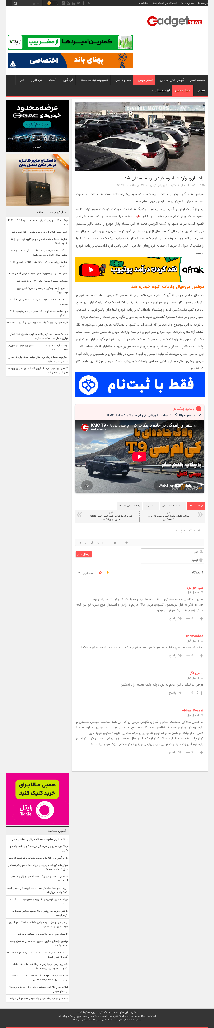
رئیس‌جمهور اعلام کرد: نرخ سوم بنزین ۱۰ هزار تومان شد (40, 232)
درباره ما (203, 3)
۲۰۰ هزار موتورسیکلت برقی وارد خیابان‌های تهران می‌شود (38, 998)
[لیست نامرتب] (109, 542)
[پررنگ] (80, 542)
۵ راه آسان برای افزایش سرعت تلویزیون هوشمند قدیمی (38, 858)
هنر (22, 80)
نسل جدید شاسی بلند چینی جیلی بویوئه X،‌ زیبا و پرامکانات (111, 516)
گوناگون (68, 80)
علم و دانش (123, 80)
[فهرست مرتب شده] (103, 542)
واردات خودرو (151, 506)
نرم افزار (37, 80)
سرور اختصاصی (110, 1020)
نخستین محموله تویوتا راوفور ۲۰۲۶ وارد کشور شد (42, 281)
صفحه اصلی (197, 80)
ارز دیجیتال (162, 90)
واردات (135, 216)
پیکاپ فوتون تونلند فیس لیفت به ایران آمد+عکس (168, 516)
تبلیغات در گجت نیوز (165, 3)
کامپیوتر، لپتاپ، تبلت (94, 80)
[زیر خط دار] (92, 542)
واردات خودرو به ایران (129, 506)
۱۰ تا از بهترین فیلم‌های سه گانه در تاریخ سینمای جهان (39, 839)
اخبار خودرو (145, 80)
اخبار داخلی (182, 90)
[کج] (86, 542)
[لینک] (127, 542)
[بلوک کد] (121, 542)
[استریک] (98, 542)
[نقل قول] (115, 542)
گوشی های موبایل (172, 80)
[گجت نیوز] (174, 28)
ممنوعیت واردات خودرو (173, 506)
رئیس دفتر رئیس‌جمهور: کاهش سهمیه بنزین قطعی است (38, 274)
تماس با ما (187, 3)
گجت (52, 80)
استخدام (144, 3)
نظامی (201, 90)
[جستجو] (15, 3)
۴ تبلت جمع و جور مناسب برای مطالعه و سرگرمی (42, 934)
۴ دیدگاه (196, 185)
